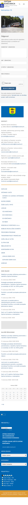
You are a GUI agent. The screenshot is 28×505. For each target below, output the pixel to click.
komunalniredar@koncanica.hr (9, 171)
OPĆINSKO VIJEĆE (6, 192)
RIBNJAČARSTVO (6, 246)
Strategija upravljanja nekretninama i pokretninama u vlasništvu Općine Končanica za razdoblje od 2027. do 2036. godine (13, 284)
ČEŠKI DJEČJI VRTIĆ (7, 204)
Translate (10, 429)
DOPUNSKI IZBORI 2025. (9, 259)
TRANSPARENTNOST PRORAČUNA (11, 235)
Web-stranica (5, 73)
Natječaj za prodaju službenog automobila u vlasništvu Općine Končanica (13, 275)
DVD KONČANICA (7, 215)
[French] (6, 426)
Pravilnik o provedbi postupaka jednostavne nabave (13, 293)
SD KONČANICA (6, 218)
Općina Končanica (9, 2)
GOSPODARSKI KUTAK (7, 249)
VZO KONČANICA (7, 211)
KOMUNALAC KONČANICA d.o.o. (10, 225)
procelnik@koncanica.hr (8, 136)
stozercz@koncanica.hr (9, 447)
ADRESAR (4, 263)
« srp (2, 404)
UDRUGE (3, 208)
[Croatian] (2, 426)
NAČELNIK (4, 189)
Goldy (25, 494)
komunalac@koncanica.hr (18, 163)
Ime (6, 60)
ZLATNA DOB (5, 242)
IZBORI (3, 253)
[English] (5, 426)
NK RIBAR (5, 222)
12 (10, 394)
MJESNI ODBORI (5, 201)
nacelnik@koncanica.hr (17, 126)
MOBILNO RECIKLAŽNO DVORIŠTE (11, 228)
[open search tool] (19, 4)
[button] (2, 6)
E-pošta (7, 67)
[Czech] (3, 426)
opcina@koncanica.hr (14, 158)
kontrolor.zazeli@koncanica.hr (9, 181)
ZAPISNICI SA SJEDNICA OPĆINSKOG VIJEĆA (13, 197)
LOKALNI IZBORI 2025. (8, 256)
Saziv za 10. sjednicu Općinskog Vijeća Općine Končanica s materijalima (12, 313)
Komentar (8, 47)
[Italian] (9, 426)
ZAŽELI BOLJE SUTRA (7, 239)
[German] (8, 426)
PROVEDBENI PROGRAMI (8, 232)
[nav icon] (23, 4)
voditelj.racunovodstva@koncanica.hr (11, 144)
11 (6, 394)
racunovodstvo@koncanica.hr (9, 152)
